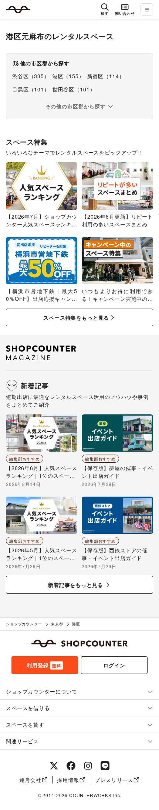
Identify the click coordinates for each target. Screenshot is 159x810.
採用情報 (68, 779)
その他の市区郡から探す (75, 106)
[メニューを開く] (147, 9)
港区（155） (68, 76)
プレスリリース (114, 779)
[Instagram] (88, 765)
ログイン (114, 665)
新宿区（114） (106, 76)
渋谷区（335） (31, 76)
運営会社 (30, 779)
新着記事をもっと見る (75, 584)
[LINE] (105, 765)
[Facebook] (71, 765)
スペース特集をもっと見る (76, 317)
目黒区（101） (31, 89)
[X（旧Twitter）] (54, 765)
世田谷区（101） (74, 89)
